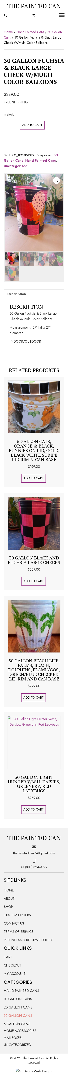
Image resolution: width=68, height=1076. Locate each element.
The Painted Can (34, 6)
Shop (8, 906)
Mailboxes (13, 1037)
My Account (15, 973)
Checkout (12, 965)
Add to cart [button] (33, 478)
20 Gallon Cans (18, 1007)
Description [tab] (16, 294)
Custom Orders (17, 915)
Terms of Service (18, 931)
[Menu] (61, 15)
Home (8, 31)
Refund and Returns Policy (28, 940)
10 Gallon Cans (18, 999)
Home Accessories (20, 1030)
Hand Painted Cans (30, 31)
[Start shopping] (34, 15)
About (9, 898)
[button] (56, 180)
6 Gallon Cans (17, 1024)
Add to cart (32, 125)
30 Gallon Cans (18, 1015)
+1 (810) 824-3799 (34, 867)
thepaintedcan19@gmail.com (34, 853)
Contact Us (14, 923)
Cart (8, 957)
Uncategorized (16, 166)
